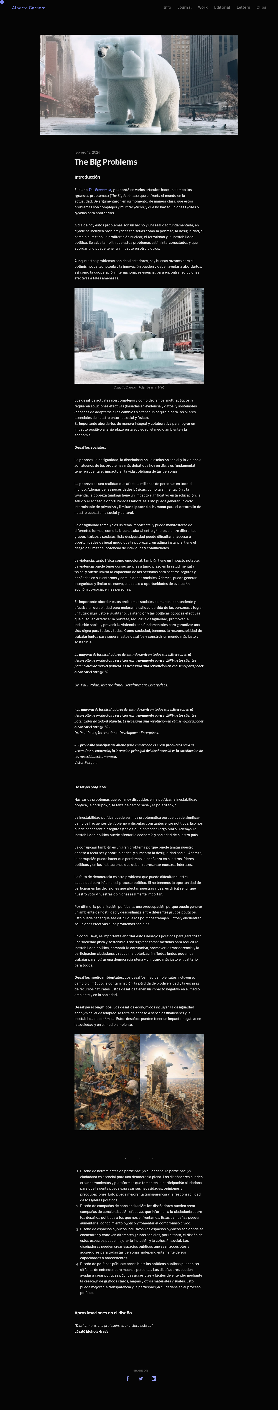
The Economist (100, 190)
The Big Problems (105, 161)
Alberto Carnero (29, 7)
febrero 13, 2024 (87, 152)
